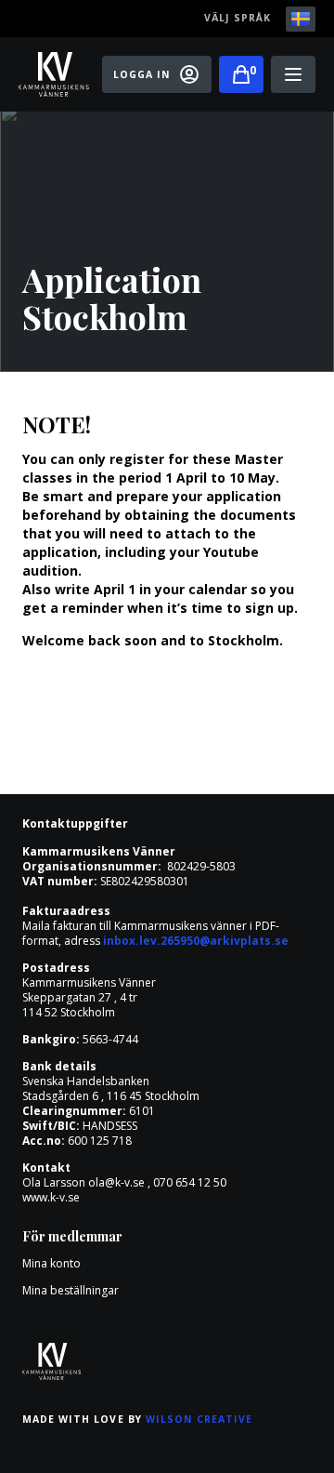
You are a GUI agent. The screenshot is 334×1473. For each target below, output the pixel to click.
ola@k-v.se (116, 1182)
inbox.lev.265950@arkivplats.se (196, 941)
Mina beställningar (70, 1290)
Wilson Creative (199, 1419)
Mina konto (51, 1263)
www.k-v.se (51, 1197)
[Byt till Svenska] (300, 19)
